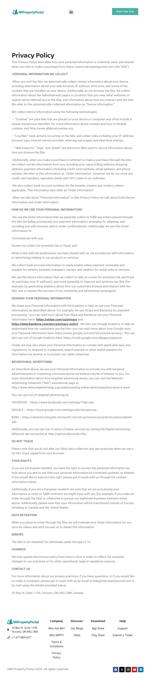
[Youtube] (134, 669)
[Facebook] (115, 669)
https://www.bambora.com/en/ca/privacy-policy (45, 324)
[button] (71, 12)
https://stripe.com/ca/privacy (56, 319)
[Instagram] (128, 669)
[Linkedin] (140, 669)
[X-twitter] (122, 669)
